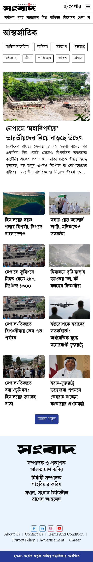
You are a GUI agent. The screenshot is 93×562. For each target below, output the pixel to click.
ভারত (63, 58)
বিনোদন (69, 18)
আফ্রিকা (42, 47)
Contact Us (34, 534)
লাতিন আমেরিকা (17, 47)
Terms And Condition (66, 534)
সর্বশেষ (9, 18)
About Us (12, 534)
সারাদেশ (33, 18)
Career (75, 540)
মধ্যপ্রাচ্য (12, 58)
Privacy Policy (23, 540)
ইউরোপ (61, 47)
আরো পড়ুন (47, 419)
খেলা (81, 18)
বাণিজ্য (55, 18)
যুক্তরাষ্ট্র (80, 47)
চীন (27, 58)
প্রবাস (78, 58)
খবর (20, 18)
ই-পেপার (72, 7)
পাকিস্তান (44, 58)
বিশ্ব (44, 18)
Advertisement (52, 540)
